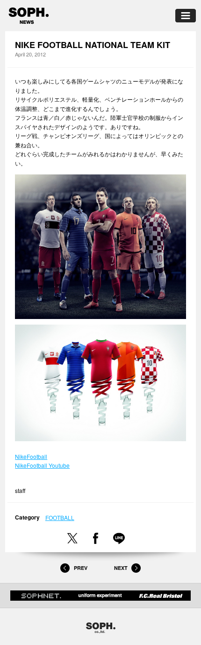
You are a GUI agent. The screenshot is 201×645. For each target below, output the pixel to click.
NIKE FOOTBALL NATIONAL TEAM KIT (92, 45)
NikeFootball (31, 456)
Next (121, 568)
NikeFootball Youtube (42, 465)
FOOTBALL (59, 517)
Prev (80, 568)
